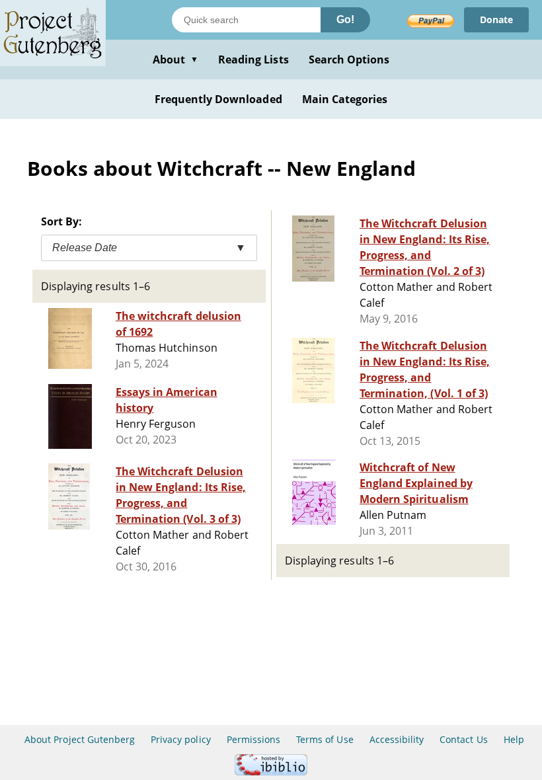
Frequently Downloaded (218, 99)
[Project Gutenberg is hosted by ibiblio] (271, 771)
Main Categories (345, 99)
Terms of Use (324, 739)
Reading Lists (253, 59)
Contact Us (463, 739)
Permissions (253, 739)
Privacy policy (181, 739)
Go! (345, 19)
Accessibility (396, 739)
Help (514, 739)
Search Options (349, 59)
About (175, 59)
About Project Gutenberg (79, 739)
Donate (496, 19)
